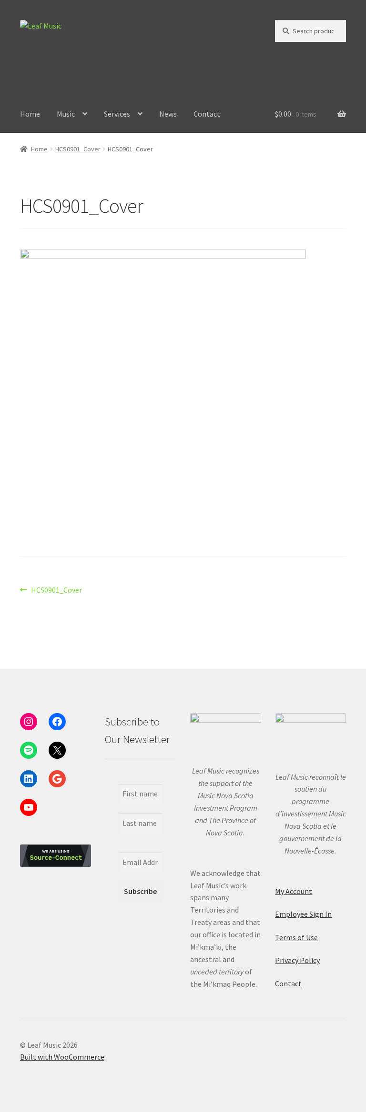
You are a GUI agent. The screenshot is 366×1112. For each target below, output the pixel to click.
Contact (206, 114)
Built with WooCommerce (62, 1057)
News (168, 114)
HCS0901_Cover (78, 149)
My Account (293, 891)
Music (66, 114)
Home (30, 114)
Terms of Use (296, 937)
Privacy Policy (297, 960)
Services (117, 114)
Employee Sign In (303, 914)
